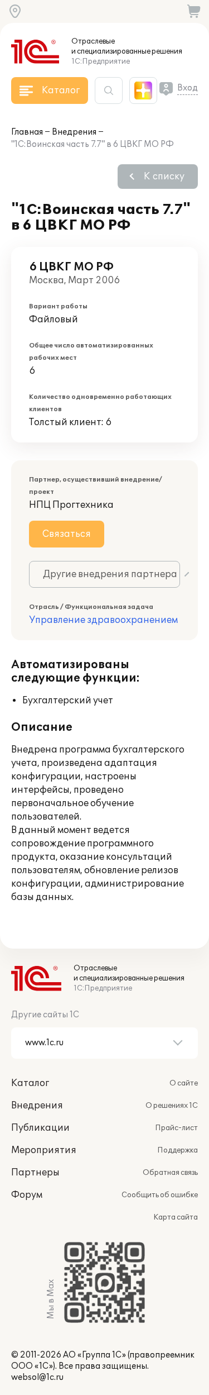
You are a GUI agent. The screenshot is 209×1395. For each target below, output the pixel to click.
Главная (27, 132)
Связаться (66, 534)
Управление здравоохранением (103, 620)
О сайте (183, 1083)
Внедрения (74, 132)
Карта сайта (175, 1217)
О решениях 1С (171, 1105)
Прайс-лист (176, 1127)
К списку (164, 176)
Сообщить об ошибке (159, 1195)
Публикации (40, 1128)
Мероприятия (43, 1150)
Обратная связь (170, 1172)
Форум (26, 1195)
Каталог (30, 1083)
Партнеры (35, 1172)
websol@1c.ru (37, 1377)
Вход (187, 88)
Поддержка (177, 1150)
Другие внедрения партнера (110, 574)
